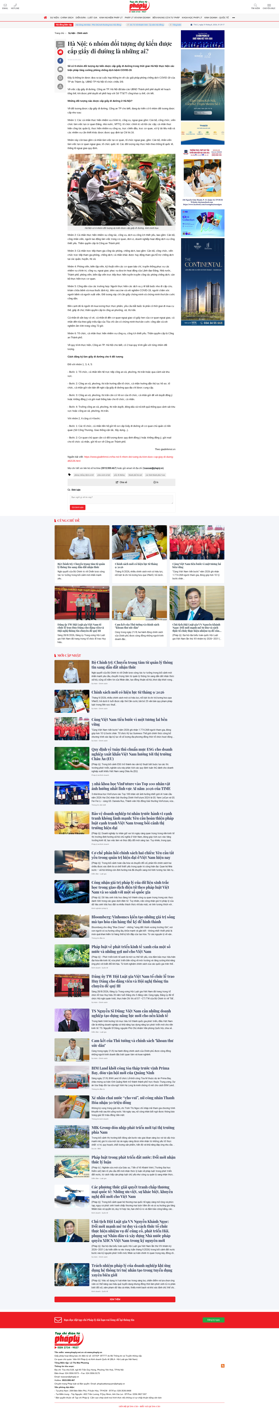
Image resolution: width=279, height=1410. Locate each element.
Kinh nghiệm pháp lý (100, 908)
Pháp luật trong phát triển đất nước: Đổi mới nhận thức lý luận (133, 1159)
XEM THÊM (115, 1299)
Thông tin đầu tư (98, 938)
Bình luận (60, 44)
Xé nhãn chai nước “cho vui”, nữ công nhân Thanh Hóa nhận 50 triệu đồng (133, 1100)
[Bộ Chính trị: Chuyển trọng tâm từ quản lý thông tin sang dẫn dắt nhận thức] (82, 542)
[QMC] (203, 168)
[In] (60, 78)
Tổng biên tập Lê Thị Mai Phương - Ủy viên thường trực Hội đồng (161, 25)
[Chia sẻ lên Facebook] (60, 61)
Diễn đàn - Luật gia (99, 874)
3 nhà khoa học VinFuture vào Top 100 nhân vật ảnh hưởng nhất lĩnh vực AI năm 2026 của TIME (131, 786)
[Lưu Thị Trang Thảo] (203, 222)
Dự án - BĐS (96, 1149)
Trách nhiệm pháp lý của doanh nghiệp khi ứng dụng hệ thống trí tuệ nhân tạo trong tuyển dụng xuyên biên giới (132, 1270)
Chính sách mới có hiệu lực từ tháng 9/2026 (136, 565)
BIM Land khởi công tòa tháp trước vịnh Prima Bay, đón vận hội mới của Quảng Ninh (130, 1070)
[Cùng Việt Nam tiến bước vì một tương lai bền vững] (197, 542)
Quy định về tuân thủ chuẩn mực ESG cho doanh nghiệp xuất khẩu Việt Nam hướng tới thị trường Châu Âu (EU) (132, 754)
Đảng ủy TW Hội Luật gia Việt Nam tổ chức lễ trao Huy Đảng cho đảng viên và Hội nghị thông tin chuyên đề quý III (81, 628)
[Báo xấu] (60, 86)
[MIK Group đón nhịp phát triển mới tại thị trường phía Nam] (71, 1136)
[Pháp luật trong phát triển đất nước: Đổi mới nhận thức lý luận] (71, 1166)
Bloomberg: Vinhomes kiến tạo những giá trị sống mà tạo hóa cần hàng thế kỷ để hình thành (133, 919)
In (157, 482)
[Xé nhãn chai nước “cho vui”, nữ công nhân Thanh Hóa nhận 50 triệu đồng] (71, 1106)
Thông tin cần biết (99, 805)
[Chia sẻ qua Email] (60, 69)
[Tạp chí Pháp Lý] (139, 7)
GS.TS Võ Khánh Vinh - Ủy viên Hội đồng (108, 25)
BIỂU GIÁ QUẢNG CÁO (150, 1406)
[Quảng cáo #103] (203, 109)
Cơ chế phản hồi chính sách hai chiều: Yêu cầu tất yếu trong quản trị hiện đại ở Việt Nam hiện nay (133, 855)
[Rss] (223, 1366)
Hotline (15, 8)
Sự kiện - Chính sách (100, 684)
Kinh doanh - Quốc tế (100, 968)
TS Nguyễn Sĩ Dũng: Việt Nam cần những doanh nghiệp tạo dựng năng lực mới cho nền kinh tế (131, 1013)
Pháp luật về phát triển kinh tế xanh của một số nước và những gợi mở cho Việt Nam (131, 949)
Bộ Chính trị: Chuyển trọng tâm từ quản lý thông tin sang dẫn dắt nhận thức (81, 565)
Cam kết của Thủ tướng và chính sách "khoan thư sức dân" (137, 626)
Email (5, 8)
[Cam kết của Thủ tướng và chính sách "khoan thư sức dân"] (139, 603)
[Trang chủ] (45, 17)
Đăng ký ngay (213, 1320)
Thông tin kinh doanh (100, 1119)
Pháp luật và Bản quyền (79, 1384)
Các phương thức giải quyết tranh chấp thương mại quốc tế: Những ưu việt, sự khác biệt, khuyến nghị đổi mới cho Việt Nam (132, 1192)
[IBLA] (203, 51)
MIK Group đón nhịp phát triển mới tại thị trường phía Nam (133, 1130)
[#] (203, 268)
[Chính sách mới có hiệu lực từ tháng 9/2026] (139, 542)
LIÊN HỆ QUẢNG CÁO (128, 1406)
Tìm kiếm (255, 8)
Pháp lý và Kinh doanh (100, 775)
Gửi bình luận (78, 507)
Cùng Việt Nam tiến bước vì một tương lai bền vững (196, 565)
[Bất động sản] (203, 327)
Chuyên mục (269, 8)
